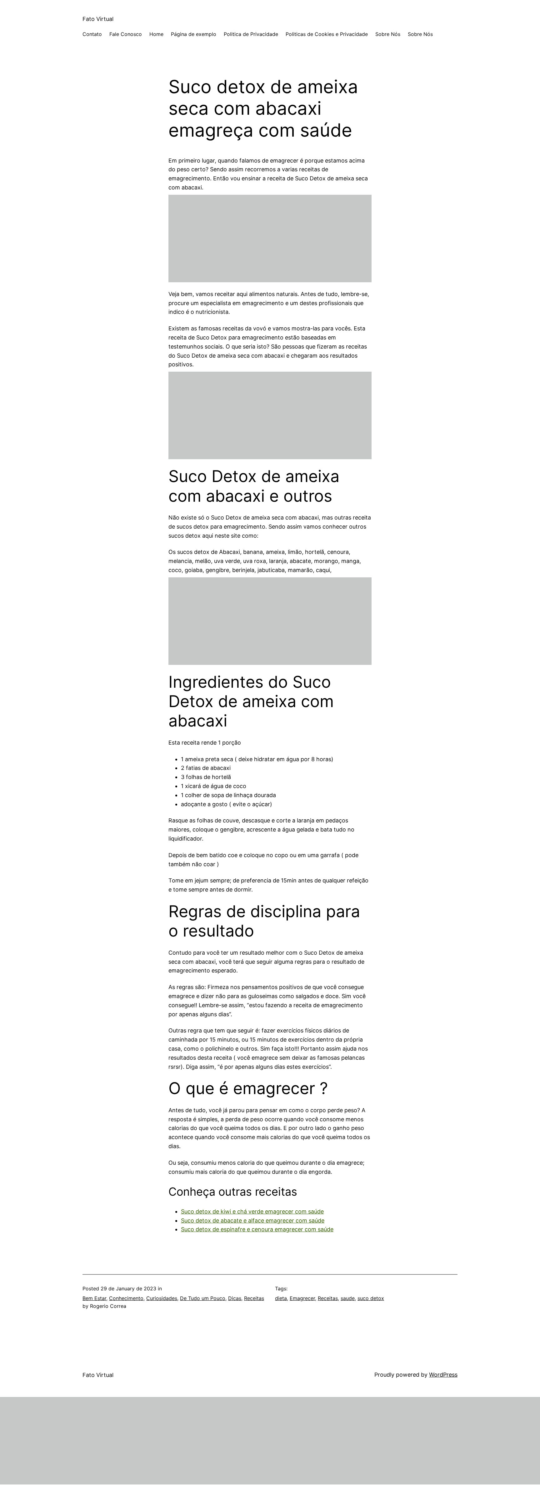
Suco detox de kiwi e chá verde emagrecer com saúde (252, 1211)
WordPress (443, 1374)
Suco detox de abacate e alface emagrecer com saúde (252, 1220)
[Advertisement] (270, 238)
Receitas (254, 1298)
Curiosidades (161, 1298)
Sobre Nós (387, 34)
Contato (92, 34)
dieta (281, 1298)
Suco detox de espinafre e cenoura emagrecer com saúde (257, 1229)
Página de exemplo (193, 34)
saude (348, 1298)
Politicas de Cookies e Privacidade (327, 34)
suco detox (371, 1298)
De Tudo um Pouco (202, 1298)
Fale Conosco (125, 34)
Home (156, 34)
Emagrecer (302, 1298)
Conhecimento (126, 1298)
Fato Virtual (97, 19)
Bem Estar (94, 1298)
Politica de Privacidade (251, 34)
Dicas (234, 1298)
